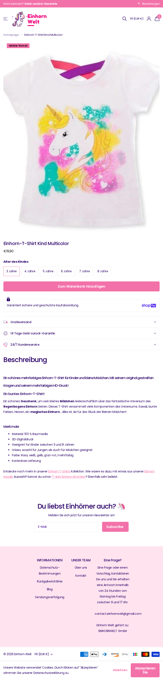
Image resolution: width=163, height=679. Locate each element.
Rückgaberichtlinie (49, 581)
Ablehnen (120, 670)
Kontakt (80, 575)
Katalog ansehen (5, 19)
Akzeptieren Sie (145, 670)
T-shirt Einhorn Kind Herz (69, 477)
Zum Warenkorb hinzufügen (81, 286)
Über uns (81, 567)
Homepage (11, 35)
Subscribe (115, 526)
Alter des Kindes (15, 262)
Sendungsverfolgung (49, 597)
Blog (50, 589)
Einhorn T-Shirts (59, 471)
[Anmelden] (149, 19)
